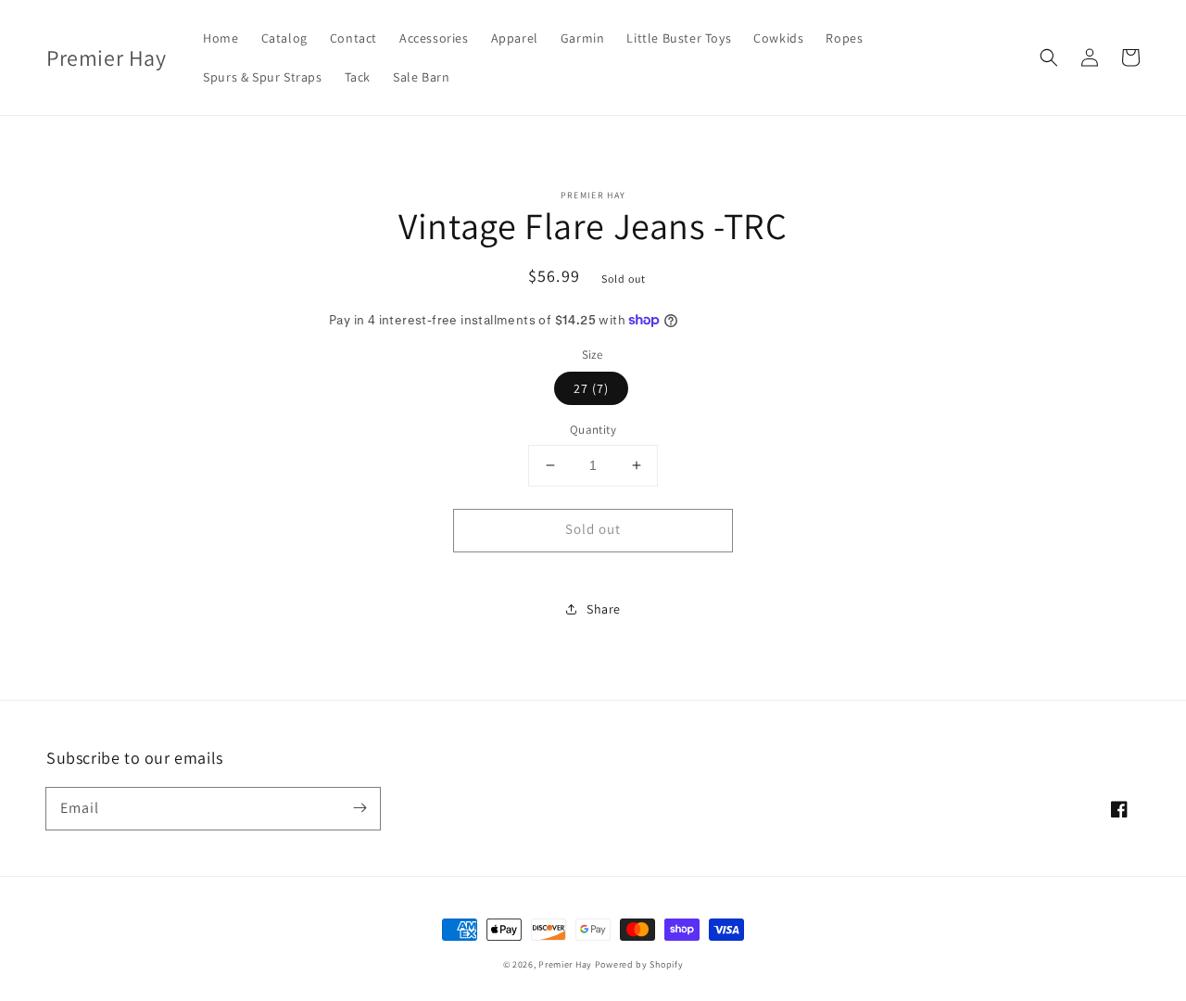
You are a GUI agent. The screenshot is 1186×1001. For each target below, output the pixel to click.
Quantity (593, 429)
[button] (1048, 57)
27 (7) (591, 388)
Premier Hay (565, 964)
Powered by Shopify (639, 964)
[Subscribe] (359, 808)
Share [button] (604, 609)
